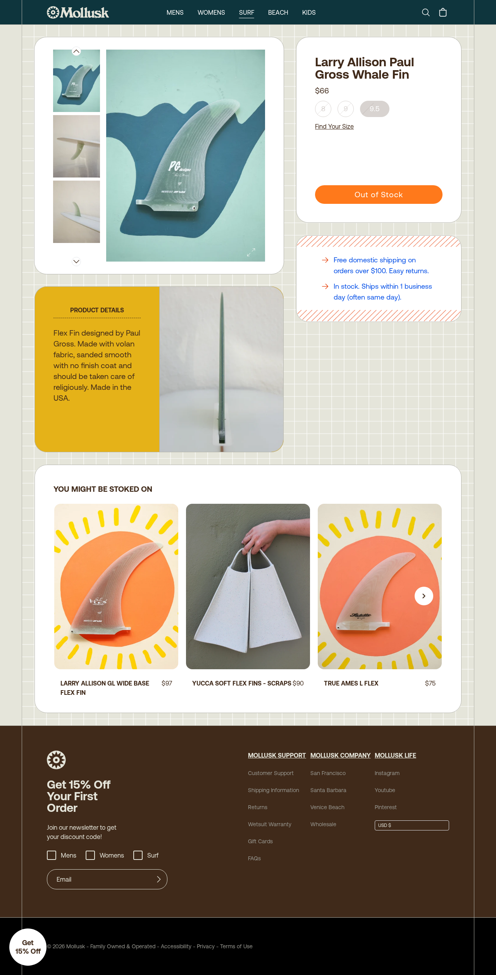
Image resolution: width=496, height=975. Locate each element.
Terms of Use (236, 946)
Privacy (206, 946)
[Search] (429, 12)
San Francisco (328, 773)
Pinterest (386, 807)
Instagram (387, 773)
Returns (257, 807)
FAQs (254, 858)
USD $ (384, 825)
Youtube (385, 790)
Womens (211, 12)
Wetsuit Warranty (269, 824)
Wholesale (323, 824)
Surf (246, 12)
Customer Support (271, 773)
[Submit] (159, 879)
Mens (175, 12)
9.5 (375, 109)
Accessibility (173, 946)
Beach (278, 12)
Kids (309, 12)
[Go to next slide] (424, 596)
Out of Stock (379, 194)
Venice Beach (327, 807)
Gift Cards (260, 841)
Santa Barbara (328, 790)
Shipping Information (273, 790)
